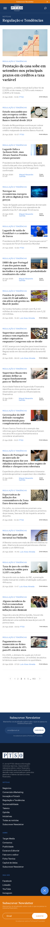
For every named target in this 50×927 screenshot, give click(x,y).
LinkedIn (7, 885)
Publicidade (8, 846)
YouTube (7, 889)
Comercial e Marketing (13, 792)
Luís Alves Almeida (27, 318)
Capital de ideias (10, 862)
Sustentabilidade (10, 804)
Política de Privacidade (37, 921)
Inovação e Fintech (11, 796)
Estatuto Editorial (11, 850)
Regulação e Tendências (15, 61)
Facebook (7, 881)
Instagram (7, 893)
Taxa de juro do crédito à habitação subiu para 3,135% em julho (16, 569)
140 (34, 679)
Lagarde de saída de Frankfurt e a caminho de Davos (15, 233)
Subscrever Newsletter (13, 824)
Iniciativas (7, 816)
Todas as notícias (11, 820)
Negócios (7, 788)
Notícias (7, 16)
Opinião (6, 812)
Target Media (9, 838)
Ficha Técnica (9, 858)
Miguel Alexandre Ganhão (26, 175)
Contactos (7, 842)
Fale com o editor (11, 854)
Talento (6, 808)
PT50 (21, 97)
